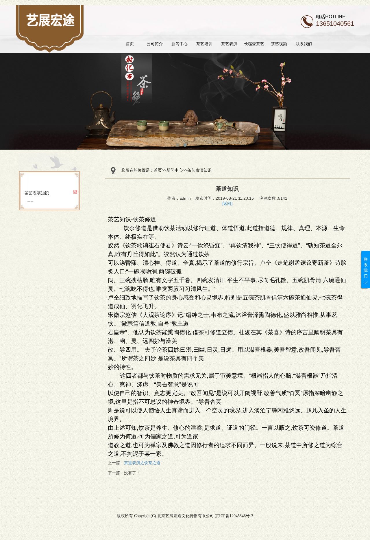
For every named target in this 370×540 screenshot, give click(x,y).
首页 (130, 43)
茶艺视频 (279, 43)
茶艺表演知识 (37, 193)
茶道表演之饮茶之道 (142, 463)
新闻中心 (179, 43)
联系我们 (304, 43)
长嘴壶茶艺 (254, 43)
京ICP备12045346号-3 (234, 516)
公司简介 (155, 43)
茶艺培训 (204, 43)
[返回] (227, 203)
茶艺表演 (229, 43)
